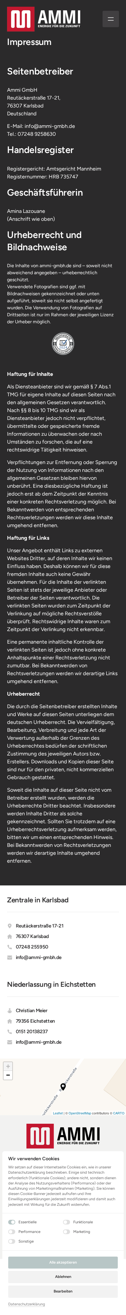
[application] (63, 1087)
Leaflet (58, 1113)
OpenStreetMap (80, 1113)
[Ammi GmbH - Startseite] (43, 19)
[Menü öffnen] (111, 19)
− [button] (8, 1075)
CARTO (119, 1113)
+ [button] (8, 1066)
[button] (63, 1087)
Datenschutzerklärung (26, 1304)
